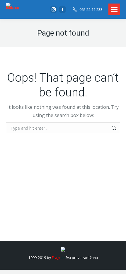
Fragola (58, 257)
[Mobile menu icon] (114, 9)
